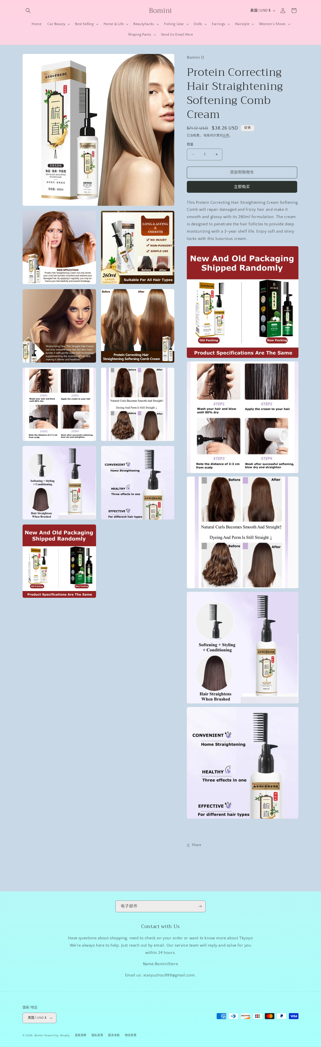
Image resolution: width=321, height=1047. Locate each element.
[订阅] (199, 906)
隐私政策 (97, 1035)
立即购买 (242, 187)
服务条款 (114, 1035)
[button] (28, 10)
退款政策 (81, 1035)
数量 (190, 144)
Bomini (39, 1035)
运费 (226, 135)
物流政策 (131, 1035)
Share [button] (196, 845)
